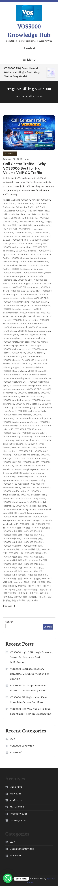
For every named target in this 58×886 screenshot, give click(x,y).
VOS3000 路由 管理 (13, 578)
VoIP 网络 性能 (25, 225)
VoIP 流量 (11, 225)
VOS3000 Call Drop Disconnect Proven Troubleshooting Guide (28, 688)
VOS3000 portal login (28, 393)
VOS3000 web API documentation (25, 513)
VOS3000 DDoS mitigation (17, 305)
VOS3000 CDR (25, 280)
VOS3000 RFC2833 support (28, 429)
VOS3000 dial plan (41, 305)
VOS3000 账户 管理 (33, 571)
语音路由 (33, 597)
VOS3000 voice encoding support (20, 509)
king (27, 159)
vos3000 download (29, 313)
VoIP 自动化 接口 (42, 225)
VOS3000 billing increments (34, 262)
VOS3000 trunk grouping (16, 502)
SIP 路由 (32, 214)
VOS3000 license (35, 353)
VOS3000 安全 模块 (33, 542)
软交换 (42, 597)
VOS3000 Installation (35, 338)
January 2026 (18, 820)
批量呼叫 (34, 593)
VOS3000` (10, 153)
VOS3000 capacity (12, 273)
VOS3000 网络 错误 (13, 564)
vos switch (37, 229)
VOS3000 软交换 (32, 578)
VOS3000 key (18, 353)
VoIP (12, 739)
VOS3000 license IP (13, 360)
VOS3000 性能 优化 (30, 549)
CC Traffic (41, 207)
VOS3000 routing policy (33, 433)
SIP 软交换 (43, 214)
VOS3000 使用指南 (41, 527)
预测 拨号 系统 (18, 600)
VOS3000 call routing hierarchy (27, 269)
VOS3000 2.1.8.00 (30, 236)
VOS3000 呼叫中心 (12, 538)
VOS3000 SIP (25, 451)
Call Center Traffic (25, 207)
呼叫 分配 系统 (38, 582)
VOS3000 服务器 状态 (35, 553)
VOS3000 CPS (41, 298)
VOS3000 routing (12, 433)
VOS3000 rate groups (26, 407)
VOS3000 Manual (12, 375)
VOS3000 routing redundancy (18, 436)
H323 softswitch (35, 211)
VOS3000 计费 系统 (13, 567)
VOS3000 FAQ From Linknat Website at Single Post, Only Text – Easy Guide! (20, 72)
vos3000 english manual (23, 316)
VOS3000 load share (33, 367)
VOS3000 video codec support (31, 506)
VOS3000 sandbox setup (28, 440)
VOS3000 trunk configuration (30, 498)
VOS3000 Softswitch (22, 745)
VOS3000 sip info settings (26, 455)
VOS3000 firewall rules (31, 323)
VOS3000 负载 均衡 (13, 571)
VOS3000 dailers (39, 302)
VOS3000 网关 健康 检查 (15, 560)
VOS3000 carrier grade (15, 276)
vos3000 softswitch (24, 465)
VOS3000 (8, 232)
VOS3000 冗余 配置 (33, 531)
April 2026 (16, 800)
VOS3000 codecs (29, 294)
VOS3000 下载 (27, 524)
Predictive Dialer (17, 214)
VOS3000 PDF (34, 389)
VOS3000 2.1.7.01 (12, 236)
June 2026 (16, 786)
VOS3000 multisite (41, 378)
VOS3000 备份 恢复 (33, 538)
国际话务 (43, 589)
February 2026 (18, 813)
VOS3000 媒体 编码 (13, 542)
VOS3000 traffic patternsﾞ (16, 491)
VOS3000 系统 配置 (33, 557)
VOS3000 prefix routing (32, 396)
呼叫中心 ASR (34, 586)
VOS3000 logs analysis (15, 371)
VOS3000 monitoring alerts (17, 378)
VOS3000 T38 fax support (16, 484)
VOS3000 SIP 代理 (12, 462)
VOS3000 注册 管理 (13, 557)
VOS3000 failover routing (25, 320)
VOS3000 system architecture (28, 473)
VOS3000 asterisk (26, 254)
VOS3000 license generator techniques (23, 356)
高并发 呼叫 (32, 600)
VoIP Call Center (30, 218)
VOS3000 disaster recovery (17, 309)
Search (28, 48)
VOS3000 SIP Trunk (37, 458)
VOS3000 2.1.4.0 (23, 232)
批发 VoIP (23, 593)
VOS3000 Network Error (15, 382)
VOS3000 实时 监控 (33, 546)
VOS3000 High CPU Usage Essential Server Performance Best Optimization (31, 657)
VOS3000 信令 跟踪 (13, 531)
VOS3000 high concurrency (33, 334)
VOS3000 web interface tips (17, 517)
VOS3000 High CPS (13, 338)
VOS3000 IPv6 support (31, 345)
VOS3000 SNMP (31, 462)
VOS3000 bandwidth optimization (28, 258)
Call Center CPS (25, 203)
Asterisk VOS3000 (41, 200)
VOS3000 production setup (17, 400)
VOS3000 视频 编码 (33, 564)
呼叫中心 (22, 586)
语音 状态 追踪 (20, 597)
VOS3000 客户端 (11, 549)
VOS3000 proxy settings (28, 404)
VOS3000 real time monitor (17, 415)
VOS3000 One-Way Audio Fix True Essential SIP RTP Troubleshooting (30, 711)
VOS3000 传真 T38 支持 (18, 527)
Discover (8, 606)
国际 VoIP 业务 (30, 589)
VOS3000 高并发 (22, 582)
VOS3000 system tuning (33, 480)
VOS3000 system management (19, 476)
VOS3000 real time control (31, 411)
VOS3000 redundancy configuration (34, 418)
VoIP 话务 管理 (10, 229)
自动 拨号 (44, 593)
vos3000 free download (15, 327)
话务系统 (8, 597)
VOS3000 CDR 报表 (20, 283)
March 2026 (17, 806)
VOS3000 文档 (16, 553)
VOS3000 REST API (29, 425)
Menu (31, 59)
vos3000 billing (11, 262)
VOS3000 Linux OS (21, 363)
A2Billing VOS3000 (20, 200)
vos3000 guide (11, 334)
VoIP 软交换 (24, 229)
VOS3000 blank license (15, 265)
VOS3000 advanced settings (17, 247)
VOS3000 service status (24, 447)
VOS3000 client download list (25, 291)
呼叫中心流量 (15, 589)
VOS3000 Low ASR (37, 371)
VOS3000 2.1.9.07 (21, 240)
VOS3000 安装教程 (12, 546)
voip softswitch (26, 221)
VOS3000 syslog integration (25, 469)
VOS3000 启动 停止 (33, 535)
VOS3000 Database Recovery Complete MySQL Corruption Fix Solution (29, 673)
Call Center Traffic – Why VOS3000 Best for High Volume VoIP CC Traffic (24, 168)
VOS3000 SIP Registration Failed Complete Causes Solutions (29, 700)
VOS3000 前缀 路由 (13, 535)
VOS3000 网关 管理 (38, 560)
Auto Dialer (9, 203)
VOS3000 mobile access (34, 375)
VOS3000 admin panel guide (32, 243)
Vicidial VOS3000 (12, 218)
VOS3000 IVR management (17, 349)
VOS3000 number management (25, 385)
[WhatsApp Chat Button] (7, 878)
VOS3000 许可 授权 (33, 567)
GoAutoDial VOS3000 (14, 211)
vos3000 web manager (29, 520)
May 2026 (15, 793)
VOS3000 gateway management (34, 331)
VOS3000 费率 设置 (37, 575)
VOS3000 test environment (35, 487)
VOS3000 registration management (21, 422)
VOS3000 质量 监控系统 (15, 575)
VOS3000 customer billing (16, 302)
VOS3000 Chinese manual (26, 287)
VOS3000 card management (37, 273)
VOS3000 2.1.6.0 (41, 232)
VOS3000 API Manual (26, 251)
